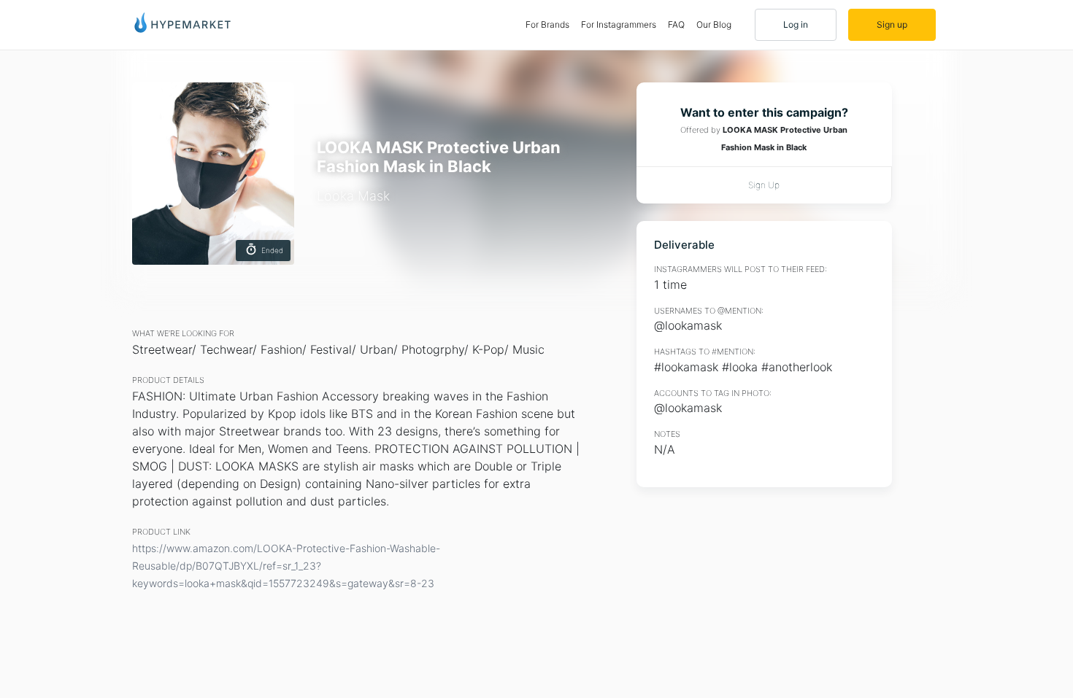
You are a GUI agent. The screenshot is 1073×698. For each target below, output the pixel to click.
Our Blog (713, 24)
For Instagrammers (618, 24)
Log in (795, 24)
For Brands (550, 24)
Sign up (892, 24)
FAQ (676, 24)
